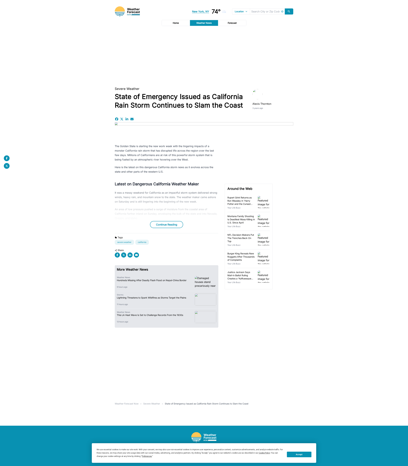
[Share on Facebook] (117, 119)
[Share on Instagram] (127, 119)
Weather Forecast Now (126, 403)
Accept (299, 454)
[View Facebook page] (7, 158)
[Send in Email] (132, 119)
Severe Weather (127, 89)
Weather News (204, 23)
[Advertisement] (204, 55)
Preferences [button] (147, 456)
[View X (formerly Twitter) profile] (7, 166)
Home (176, 23)
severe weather (124, 242)
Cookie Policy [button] (264, 453)
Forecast (232, 23)
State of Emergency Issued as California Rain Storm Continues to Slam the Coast (206, 403)
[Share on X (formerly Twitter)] (122, 119)
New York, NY (200, 11)
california (142, 242)
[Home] (204, 437)
